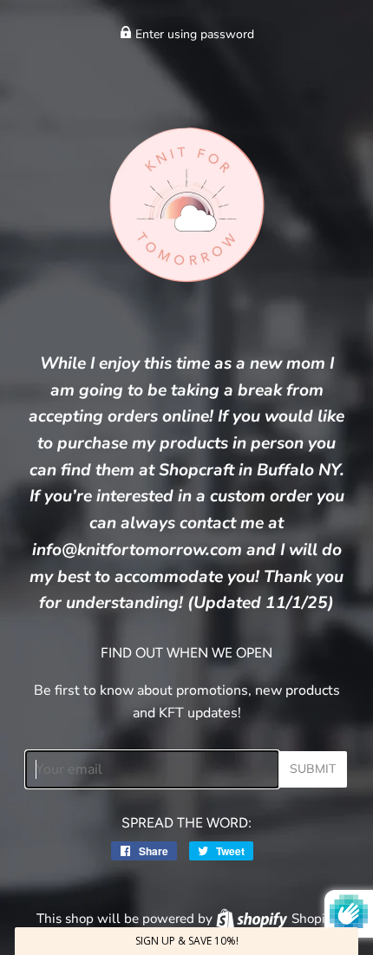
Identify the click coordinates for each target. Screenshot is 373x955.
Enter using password (193, 34)
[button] (186, 941)
